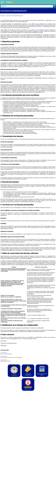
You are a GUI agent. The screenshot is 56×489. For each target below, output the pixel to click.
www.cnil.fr (42, 66)
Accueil (2, 15)
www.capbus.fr (31, 30)
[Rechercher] (54, 6)
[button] (2, 2)
